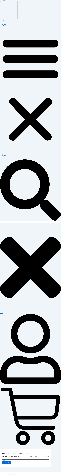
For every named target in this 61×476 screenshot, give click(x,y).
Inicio (3, 20)
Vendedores (4, 24)
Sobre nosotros (4, 21)
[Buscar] (1, 313)
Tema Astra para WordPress (31, 474)
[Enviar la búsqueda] (3, 462)
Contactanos (4, 25)
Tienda (3, 23)
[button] (30, 88)
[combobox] (30, 222)
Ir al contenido (2, 0)
